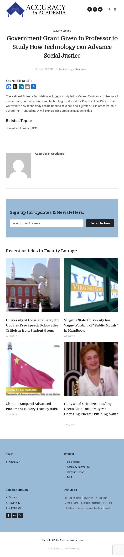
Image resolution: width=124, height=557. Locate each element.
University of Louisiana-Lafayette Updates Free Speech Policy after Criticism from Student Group (32, 325)
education (88, 498)
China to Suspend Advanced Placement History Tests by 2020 (32, 406)
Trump (80, 508)
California (107, 503)
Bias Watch (73, 461)
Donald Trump (71, 503)
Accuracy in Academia (74, 69)
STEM (34, 128)
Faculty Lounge (62, 31)
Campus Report (75, 472)
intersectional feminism (18, 128)
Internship (14, 502)
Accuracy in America (78, 466)
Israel (107, 508)
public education (94, 508)
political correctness (90, 503)
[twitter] (20, 515)
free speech (101, 498)
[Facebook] (8, 515)
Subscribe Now (100, 223)
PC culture (69, 508)
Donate (13, 497)
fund (56, 96)
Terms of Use (53, 548)
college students (73, 498)
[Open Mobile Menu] (115, 9)
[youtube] (100, 9)
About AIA (14, 461)
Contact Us (15, 507)
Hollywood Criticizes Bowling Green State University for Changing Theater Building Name (91, 409)
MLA (69, 477)
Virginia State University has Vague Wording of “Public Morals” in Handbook (91, 325)
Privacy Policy (72, 548)
